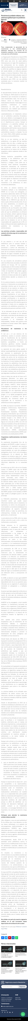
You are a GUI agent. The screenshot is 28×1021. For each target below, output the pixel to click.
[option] (14, 28)
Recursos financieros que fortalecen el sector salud (20, 955)
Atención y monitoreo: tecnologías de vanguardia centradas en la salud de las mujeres (7, 955)
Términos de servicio (6, 1001)
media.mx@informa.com (7, 1006)
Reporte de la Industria (13, 5)
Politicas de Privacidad (6, 999)
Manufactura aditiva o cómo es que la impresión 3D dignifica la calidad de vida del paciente (20, 970)
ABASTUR (17, 997)
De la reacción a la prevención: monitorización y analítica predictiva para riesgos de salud (7, 970)
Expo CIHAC (18, 999)
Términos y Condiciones (6, 997)
